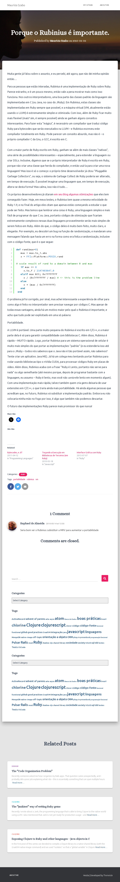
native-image (27, 637)
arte (47, 619)
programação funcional (98, 637)
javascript (76, 631)
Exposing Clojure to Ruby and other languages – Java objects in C (51, 838)
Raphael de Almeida (32, 523)
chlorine (19, 625)
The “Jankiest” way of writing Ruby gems (36, 806)
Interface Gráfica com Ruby (89, 452)
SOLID (88, 643)
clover (69, 626)
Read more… (18, 782)
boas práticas (89, 618)
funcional (99, 626)
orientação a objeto (54, 637)
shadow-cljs (47, 643)
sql (92, 643)
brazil (103, 619)
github (24, 632)
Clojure (33, 625)
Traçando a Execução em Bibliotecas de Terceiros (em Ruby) (55, 455)
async (52, 619)
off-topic (37, 637)
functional (16, 632)
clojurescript (53, 625)
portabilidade (19, 479)
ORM (70, 637)
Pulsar (16, 642)
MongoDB (16, 637)
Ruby (23, 474)
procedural (85, 637)
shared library (59, 643)
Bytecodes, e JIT (14, 452)
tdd (96, 643)
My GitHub (88, 5)
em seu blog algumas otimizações (73, 194)
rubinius (30, 479)
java (65, 632)
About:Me (104, 5)
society (81, 643)
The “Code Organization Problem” (32, 771)
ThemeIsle (108, 875)
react (30, 643)
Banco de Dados (71, 619)
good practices (35, 632)
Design (15, 766)
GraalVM (46, 632)
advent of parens (35, 618)
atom (59, 618)
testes (101, 643)
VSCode (21, 647)
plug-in (76, 637)
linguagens (93, 632)
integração (57, 632)
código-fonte (88, 625)
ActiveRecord (18, 619)
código (75, 625)
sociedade (72, 642)
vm (37, 479)
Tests (15, 647)
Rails (24, 642)
